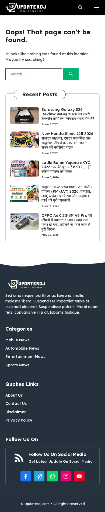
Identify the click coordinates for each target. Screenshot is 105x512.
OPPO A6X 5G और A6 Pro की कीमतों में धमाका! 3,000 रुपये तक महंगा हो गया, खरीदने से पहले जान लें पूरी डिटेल (66, 222)
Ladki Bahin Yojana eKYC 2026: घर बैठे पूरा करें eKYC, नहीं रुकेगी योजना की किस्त (65, 167)
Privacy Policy (18, 420)
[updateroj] (26, 7)
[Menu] (96, 7)
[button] (80, 7)
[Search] (71, 74)
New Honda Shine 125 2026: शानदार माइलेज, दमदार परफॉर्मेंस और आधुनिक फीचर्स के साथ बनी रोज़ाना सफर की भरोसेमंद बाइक (67, 140)
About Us (14, 395)
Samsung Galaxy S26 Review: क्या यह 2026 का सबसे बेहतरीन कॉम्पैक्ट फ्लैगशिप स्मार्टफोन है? (67, 114)
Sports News (17, 365)
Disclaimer (15, 411)
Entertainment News (25, 356)
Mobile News (17, 340)
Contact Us (16, 403)
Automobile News (22, 348)
